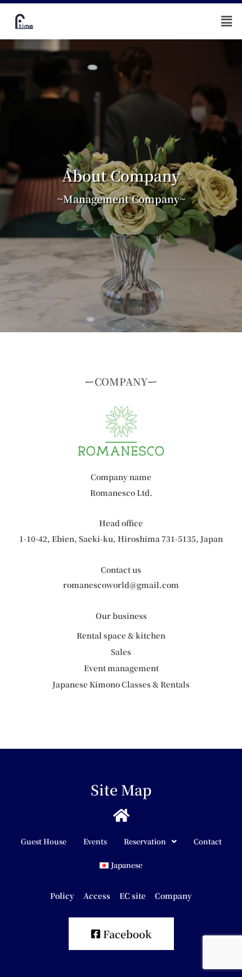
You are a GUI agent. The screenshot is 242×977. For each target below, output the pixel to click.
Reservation (145, 841)
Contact (208, 841)
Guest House (43, 841)
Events (95, 841)
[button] (226, 21)
